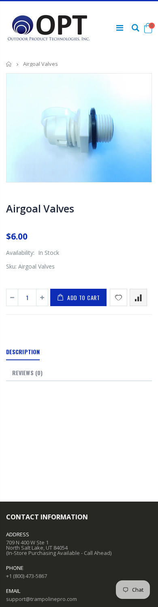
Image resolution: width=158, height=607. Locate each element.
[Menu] (119, 27)
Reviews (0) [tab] (27, 372)
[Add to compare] (138, 297)
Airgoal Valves (40, 208)
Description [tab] (23, 351)
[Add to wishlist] (118, 297)
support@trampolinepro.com (41, 599)
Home (9, 64)
